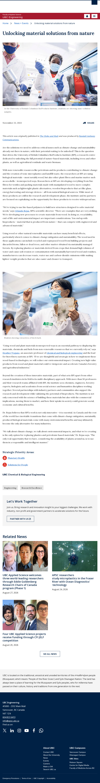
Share (90, 123)
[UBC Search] (94, 3)
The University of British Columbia (36, 5)
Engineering (10, 488)
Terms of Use (26, 778)
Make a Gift (48, 766)
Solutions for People (15, 464)
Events (46, 761)
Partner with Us (19, 518)
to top (92, 776)
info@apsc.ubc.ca (11, 720)
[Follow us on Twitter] (5, 730)
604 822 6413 (9, 717)
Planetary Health (14, 458)
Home (5, 23)
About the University (51, 755)
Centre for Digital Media (79, 765)
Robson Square (76, 762)
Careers (46, 764)
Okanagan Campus (78, 755)
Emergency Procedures (11, 778)
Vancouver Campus (78, 752)
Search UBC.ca (49, 769)
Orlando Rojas (22, 211)
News (45, 758)
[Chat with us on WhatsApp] (41, 730)
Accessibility (51, 778)
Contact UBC (48, 752)
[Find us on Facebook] (34, 730)
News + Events (21, 23)
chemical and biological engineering (65, 353)
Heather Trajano (11, 353)
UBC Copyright (38, 778)
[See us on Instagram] (19, 730)
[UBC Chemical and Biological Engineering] (24, 475)
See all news (50, 654)
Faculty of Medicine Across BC (82, 768)
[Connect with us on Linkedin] (12, 730)
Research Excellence (32, 488)
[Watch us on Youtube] (26, 730)
